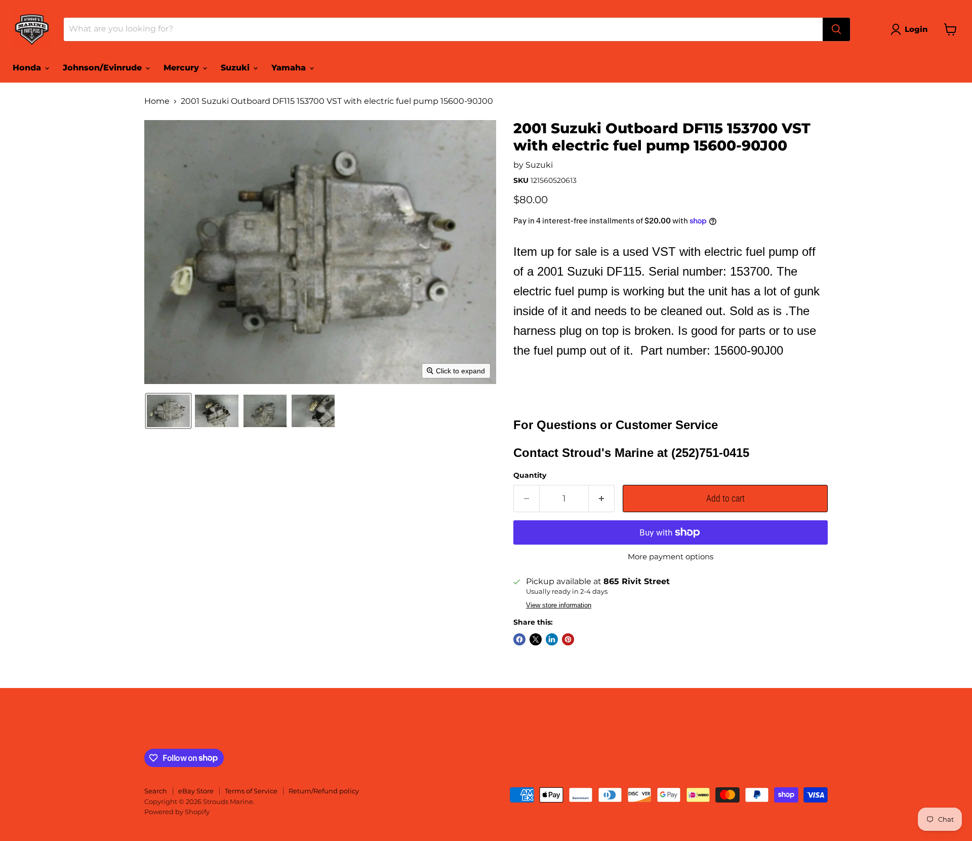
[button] (911, 29)
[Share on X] (536, 639)
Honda (28, 67)
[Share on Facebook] (519, 639)
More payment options (670, 556)
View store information (558, 605)
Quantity (529, 475)
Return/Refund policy (324, 791)
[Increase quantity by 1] (602, 499)
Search (155, 791)
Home (157, 101)
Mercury (182, 67)
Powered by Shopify (177, 812)
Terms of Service (251, 791)
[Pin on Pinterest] (568, 639)
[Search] (836, 29)
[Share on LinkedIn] (552, 639)
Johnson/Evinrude (103, 67)
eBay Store (196, 791)
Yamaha (289, 67)
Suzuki (236, 67)
